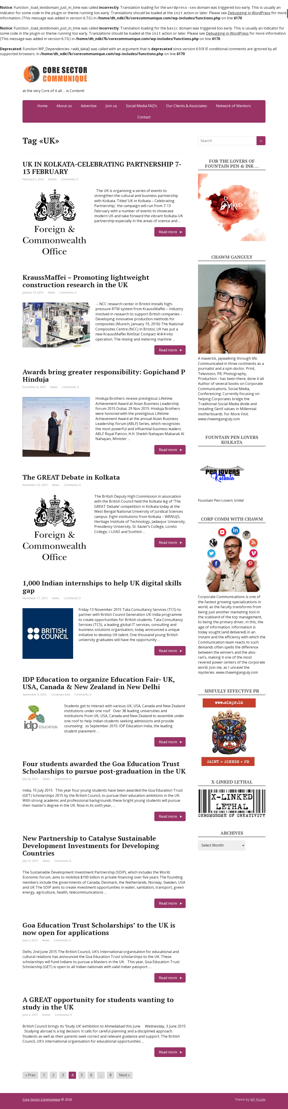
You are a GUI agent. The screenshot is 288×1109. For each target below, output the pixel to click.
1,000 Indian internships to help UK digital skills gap (102, 586)
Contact (144, 117)
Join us (111, 105)
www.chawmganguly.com (219, 418)
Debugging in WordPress (249, 12)
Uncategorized (60, 694)
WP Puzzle (258, 1099)
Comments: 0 (69, 179)
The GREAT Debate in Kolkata (71, 477)
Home (42, 105)
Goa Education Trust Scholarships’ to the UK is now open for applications (98, 929)
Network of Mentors (233, 105)
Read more (168, 231)
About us (64, 105)
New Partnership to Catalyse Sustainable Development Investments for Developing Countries (90, 846)
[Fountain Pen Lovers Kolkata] (222, 473)
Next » (124, 1075)
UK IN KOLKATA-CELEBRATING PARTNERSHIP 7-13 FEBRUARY (101, 168)
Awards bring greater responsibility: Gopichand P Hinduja (103, 375)
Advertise (89, 105)
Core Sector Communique (41, 1099)
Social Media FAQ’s (141, 105)
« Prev (30, 1075)
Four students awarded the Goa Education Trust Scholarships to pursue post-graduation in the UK (104, 767)
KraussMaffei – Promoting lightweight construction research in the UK (85, 281)
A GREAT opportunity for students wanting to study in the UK (98, 1003)
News (51, 292)
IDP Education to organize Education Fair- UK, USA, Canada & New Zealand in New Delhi (98, 683)
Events (52, 179)
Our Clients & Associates (186, 105)
